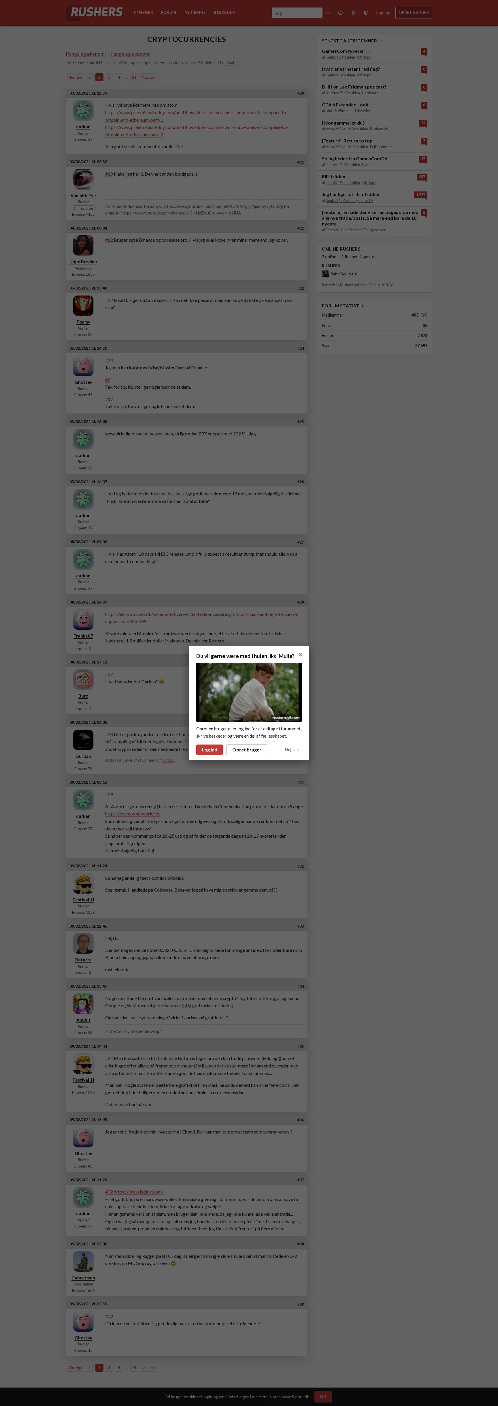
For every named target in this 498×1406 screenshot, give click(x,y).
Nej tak (292, 749)
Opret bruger (246, 749)
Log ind (209, 749)
